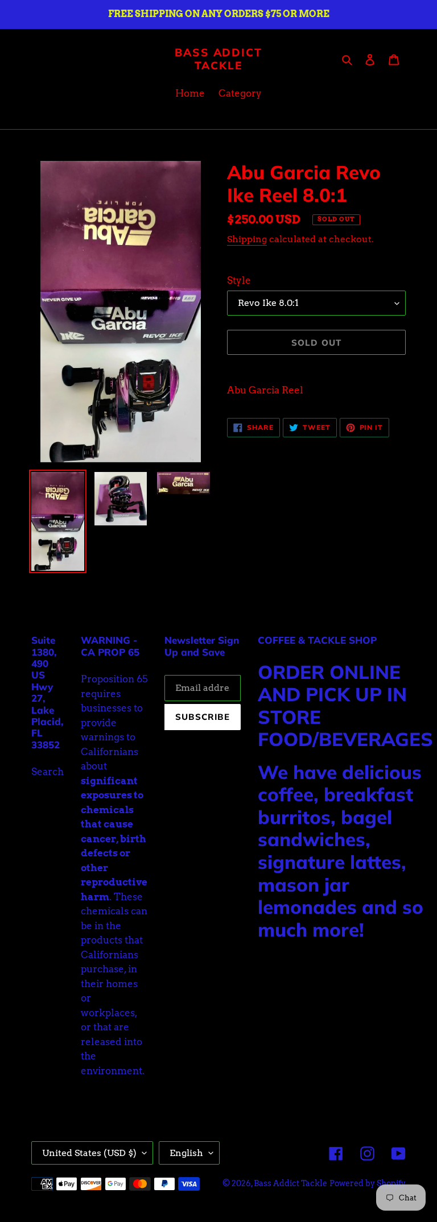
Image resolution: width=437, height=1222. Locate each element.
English (186, 1153)
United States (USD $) (89, 1153)
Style (239, 280)
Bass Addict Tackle (218, 59)
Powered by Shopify (367, 1183)
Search (47, 771)
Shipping (247, 239)
